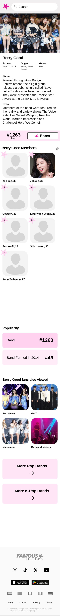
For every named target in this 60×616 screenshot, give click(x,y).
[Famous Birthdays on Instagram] (13, 570)
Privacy (36, 602)
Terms (49, 602)
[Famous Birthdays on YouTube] (45, 570)
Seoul (23, 66)
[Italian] (40, 593)
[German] (50, 593)
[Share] (5, 18)
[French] (30, 593)
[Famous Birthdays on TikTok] (24, 570)
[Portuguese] (20, 593)
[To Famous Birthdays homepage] (5, 6)
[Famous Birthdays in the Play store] (40, 582)
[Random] (55, 17)
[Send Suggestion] (57, 149)
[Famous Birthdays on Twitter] (34, 570)
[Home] (30, 557)
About (10, 602)
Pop (41, 66)
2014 (13, 66)
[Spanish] (9, 593)
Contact (23, 602)
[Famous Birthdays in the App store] (20, 582)
